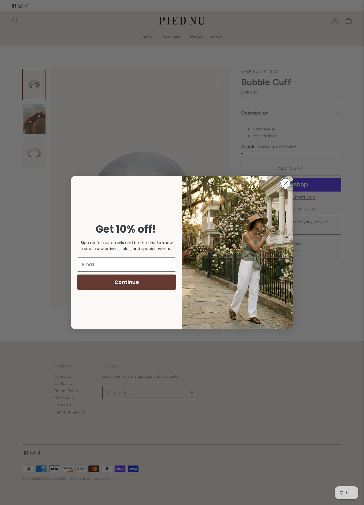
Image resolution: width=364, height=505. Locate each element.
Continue (126, 282)
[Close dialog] (286, 183)
